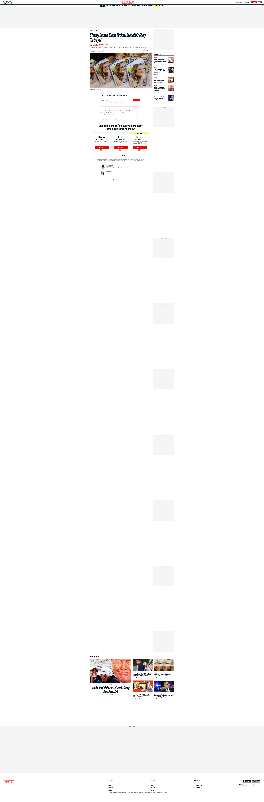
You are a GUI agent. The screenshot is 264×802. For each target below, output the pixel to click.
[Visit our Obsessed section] (11, 2)
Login (127, 155)
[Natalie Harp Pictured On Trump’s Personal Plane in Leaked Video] (171, 90)
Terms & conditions (152, 792)
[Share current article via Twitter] (144, 51)
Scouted (161, 6)
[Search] (262, 6)
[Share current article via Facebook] (142, 51)
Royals (129, 6)
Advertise (122, 792)
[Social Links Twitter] (246, 785)
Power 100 (144, 6)
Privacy (129, 792)
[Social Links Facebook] (243, 785)
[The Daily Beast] (127, 2)
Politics (134, 6)
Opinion (139, 6)
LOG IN (260, 2)
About (109, 792)
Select (101, 147)
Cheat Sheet (108, 6)
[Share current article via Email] (147, 51)
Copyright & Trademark (162, 792)
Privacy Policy (122, 102)
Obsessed (124, 6)
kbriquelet (109, 167)
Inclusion (146, 792)
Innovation (150, 6)
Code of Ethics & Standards (137, 792)
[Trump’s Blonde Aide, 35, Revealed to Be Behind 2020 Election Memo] (171, 72)
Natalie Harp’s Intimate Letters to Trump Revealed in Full (111, 690)
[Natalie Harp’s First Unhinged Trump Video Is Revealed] (171, 82)
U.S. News (156, 6)
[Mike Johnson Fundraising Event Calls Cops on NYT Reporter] (171, 100)
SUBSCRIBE (254, 2)
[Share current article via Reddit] (150, 51)
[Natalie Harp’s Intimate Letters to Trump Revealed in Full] (171, 63)
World (152, 785)
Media (120, 6)
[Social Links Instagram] (249, 785)
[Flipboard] (257, 785)
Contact (113, 792)
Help (126, 792)
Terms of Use (116, 102)
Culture (153, 787)
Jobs (119, 792)
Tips (116, 792)
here (118, 179)
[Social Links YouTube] (252, 785)
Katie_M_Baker (110, 174)
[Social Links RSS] (254, 785)
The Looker (115, 6)
